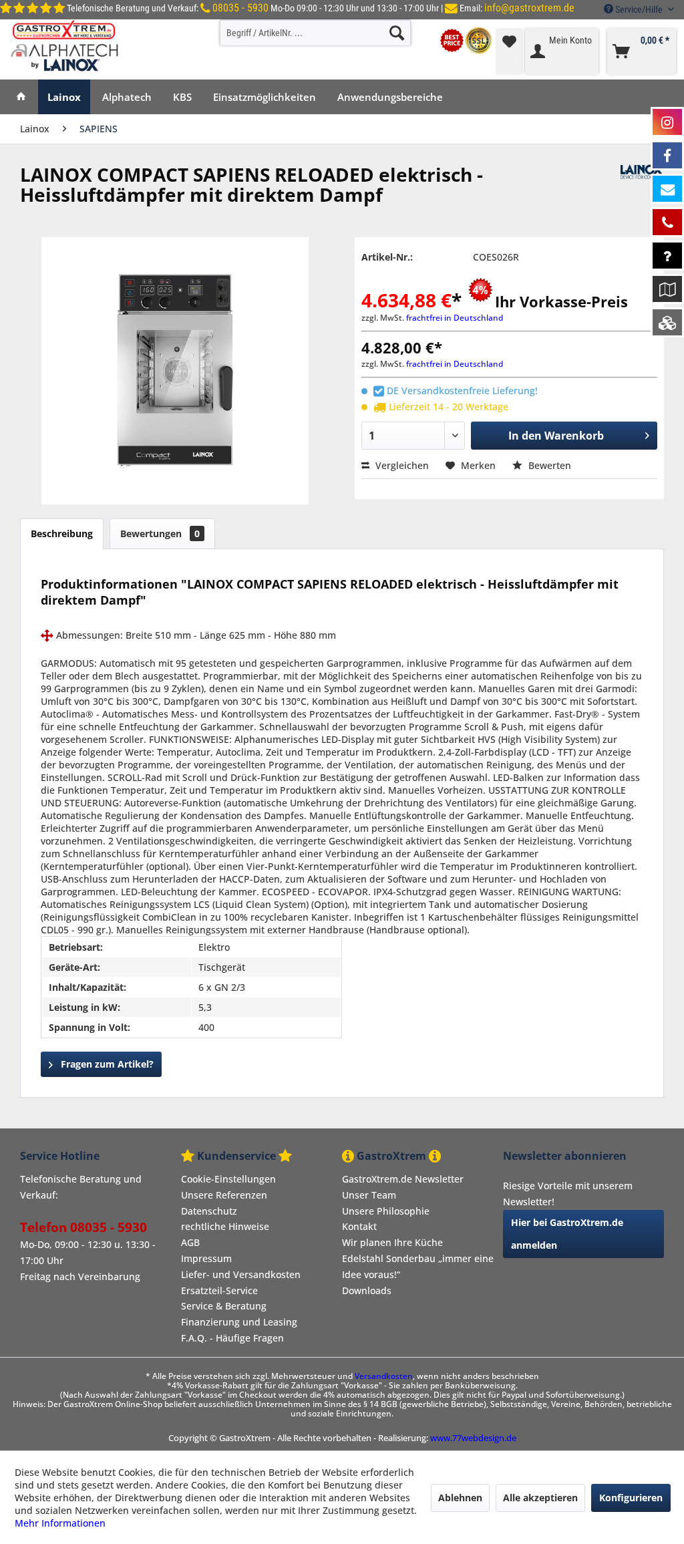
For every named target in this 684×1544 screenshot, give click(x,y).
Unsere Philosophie (386, 1211)
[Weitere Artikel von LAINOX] (643, 187)
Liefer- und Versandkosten (241, 1274)
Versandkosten (384, 1376)
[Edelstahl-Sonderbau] (667, 322)
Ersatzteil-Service (219, 1290)
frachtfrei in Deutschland (454, 317)
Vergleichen (401, 465)
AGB (190, 1242)
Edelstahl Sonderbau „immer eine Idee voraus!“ (418, 1266)
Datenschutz (209, 1211)
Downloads (366, 1290)
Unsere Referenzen (224, 1195)
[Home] (21, 97)
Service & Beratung (224, 1305)
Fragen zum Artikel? (106, 1064)
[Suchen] (397, 32)
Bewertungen (160, 533)
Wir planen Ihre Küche (392, 1242)
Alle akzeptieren (540, 1497)
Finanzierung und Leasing (239, 1322)
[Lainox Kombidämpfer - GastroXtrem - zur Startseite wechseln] (65, 46)
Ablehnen (460, 1497)
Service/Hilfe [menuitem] (639, 9)
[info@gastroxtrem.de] (667, 189)
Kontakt (359, 1226)
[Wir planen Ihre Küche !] (667, 289)
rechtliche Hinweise (225, 1226)
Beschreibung (62, 533)
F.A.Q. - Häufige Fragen (232, 1338)
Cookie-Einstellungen (228, 1179)
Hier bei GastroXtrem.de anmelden (567, 1233)
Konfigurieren (631, 1497)
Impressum (206, 1258)
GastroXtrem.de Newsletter (403, 1179)
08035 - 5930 (240, 7)
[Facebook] (667, 155)
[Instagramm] (667, 122)
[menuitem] (315, 32)
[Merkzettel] (509, 51)
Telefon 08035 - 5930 (83, 1227)
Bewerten (548, 465)
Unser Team (369, 1195)
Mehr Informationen (60, 1523)
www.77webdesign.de (473, 1438)
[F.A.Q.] (667, 256)
